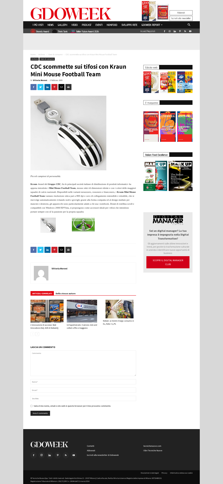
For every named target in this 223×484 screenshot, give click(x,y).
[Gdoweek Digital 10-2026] (168, 125)
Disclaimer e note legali (150, 473)
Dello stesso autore (66, 293)
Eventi (99, 24)
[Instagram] (169, 31)
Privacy (164, 473)
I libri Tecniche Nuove (152, 450)
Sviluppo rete (129, 24)
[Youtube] (190, 31)
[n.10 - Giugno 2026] (185, 82)
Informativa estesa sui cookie (181, 473)
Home (32, 54)
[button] (189, 25)
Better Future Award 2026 (87, 31)
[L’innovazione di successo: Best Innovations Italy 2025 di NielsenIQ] (47, 311)
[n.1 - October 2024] (181, 176)
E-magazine (151, 102)
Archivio (41, 54)
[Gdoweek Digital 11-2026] (163, 16)
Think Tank (63, 31)
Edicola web (151, 67)
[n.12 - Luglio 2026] (149, 11)
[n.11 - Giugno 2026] (168, 82)
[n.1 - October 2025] (155, 176)
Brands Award (42, 31)
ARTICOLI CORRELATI (42, 293)
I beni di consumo (55, 54)
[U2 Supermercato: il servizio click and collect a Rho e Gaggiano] (83, 311)
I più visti (38, 24)
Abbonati (181, 12)
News (51, 24)
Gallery (62, 24)
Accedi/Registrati (147, 31)
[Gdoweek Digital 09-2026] (185, 125)
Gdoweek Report (151, 24)
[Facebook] (164, 31)
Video (74, 24)
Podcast (86, 24)
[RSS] (185, 31)
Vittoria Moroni (40, 80)
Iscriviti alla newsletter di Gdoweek (103, 455)
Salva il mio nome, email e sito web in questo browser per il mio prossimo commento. (72, 406)
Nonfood (112, 24)
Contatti (90, 446)
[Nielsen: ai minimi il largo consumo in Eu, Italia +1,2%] (119, 309)
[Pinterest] (180, 31)
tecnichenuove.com (152, 446)
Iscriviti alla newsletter (181, 18)
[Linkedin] (174, 31)
